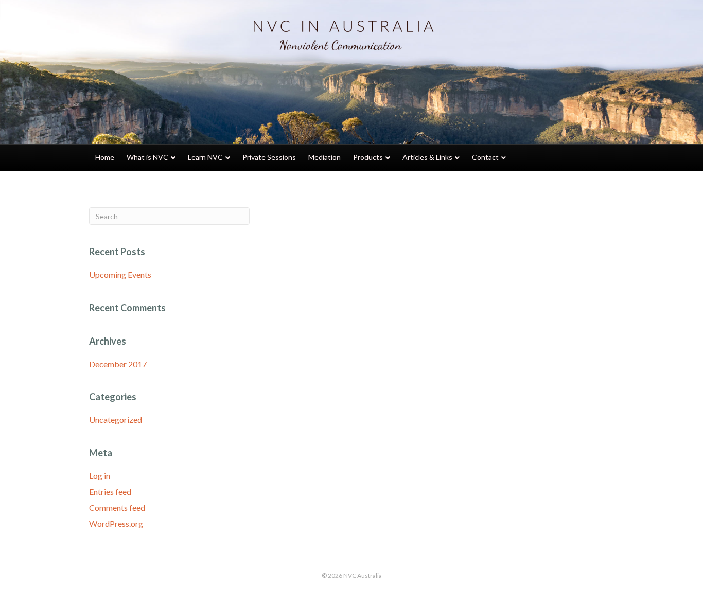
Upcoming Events (120, 274)
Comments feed (117, 507)
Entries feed (110, 491)
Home (104, 157)
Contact (485, 157)
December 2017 (118, 364)
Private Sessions (269, 157)
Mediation (324, 157)
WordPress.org (116, 523)
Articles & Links (427, 157)
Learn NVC (205, 157)
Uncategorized (115, 419)
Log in (99, 475)
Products (368, 157)
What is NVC (147, 157)
